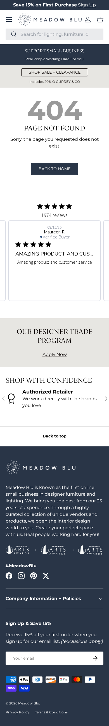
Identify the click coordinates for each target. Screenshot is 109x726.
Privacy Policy (17, 712)
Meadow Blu (28, 703)
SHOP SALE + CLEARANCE (54, 72)
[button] (100, 19)
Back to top (55, 436)
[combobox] (54, 34)
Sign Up (87, 5)
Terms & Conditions (51, 712)
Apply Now (54, 354)
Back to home (54, 168)
